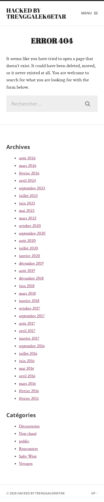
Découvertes (29, 426)
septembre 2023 (32, 188)
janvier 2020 (29, 256)
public (24, 441)
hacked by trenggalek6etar (36, 13)
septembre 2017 (32, 316)
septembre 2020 (32, 233)
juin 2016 (27, 361)
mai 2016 (26, 368)
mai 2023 (27, 210)
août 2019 (27, 270)
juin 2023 (27, 203)
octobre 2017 (29, 308)
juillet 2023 (28, 195)
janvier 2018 (29, 301)
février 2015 (29, 398)
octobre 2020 (30, 226)
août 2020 (27, 240)
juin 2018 (27, 286)
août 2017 (27, 323)
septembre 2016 (32, 346)
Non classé (28, 433)
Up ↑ (94, 493)
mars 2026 (27, 165)
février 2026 (29, 173)
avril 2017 (27, 331)
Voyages (26, 463)
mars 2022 (27, 218)
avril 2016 (27, 376)
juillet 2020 (28, 248)
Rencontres (28, 448)
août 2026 (27, 158)
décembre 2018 (31, 278)
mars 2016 (27, 383)
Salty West (28, 456)
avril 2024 (27, 180)
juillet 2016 (28, 353)
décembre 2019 (31, 263)
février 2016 (29, 391)
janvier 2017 (29, 338)
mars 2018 (27, 293)
